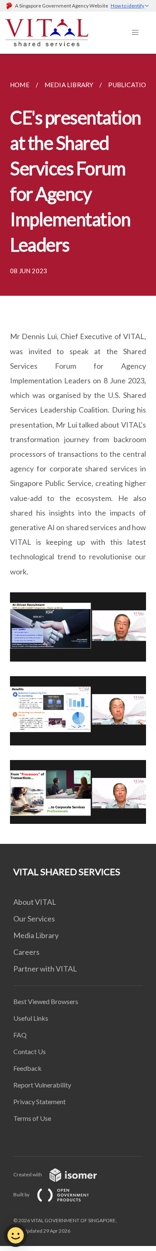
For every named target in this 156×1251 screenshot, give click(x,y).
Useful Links (30, 1018)
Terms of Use (32, 1118)
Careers (26, 951)
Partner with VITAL (45, 968)
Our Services (34, 918)
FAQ (20, 1035)
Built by (21, 1194)
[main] (78, 449)
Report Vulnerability (42, 1085)
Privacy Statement (39, 1101)
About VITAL (34, 901)
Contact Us (29, 1051)
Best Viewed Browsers (45, 1001)
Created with (28, 1174)
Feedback (27, 1068)
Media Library (36, 935)
